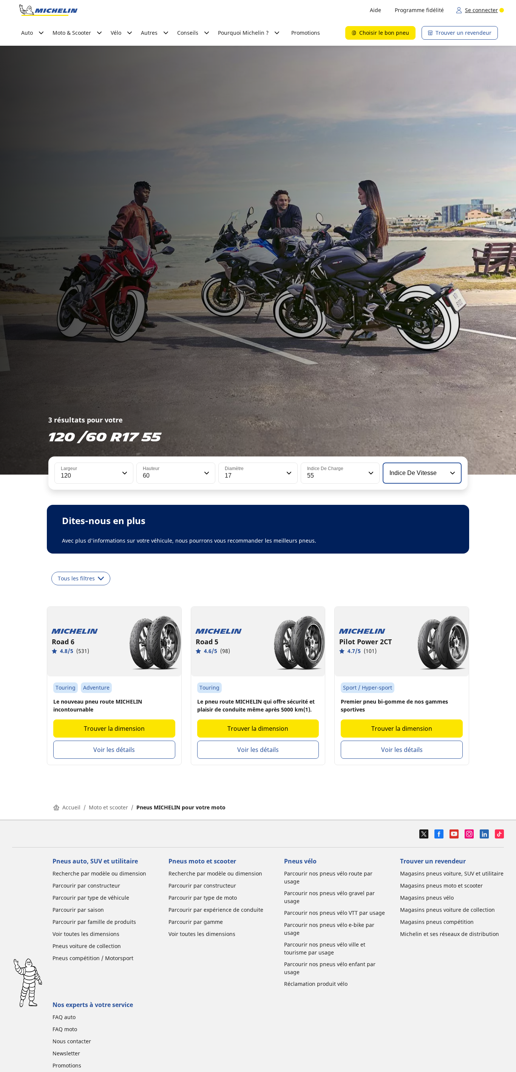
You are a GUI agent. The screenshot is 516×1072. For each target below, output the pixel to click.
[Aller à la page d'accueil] (48, 10)
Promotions (305, 32)
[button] (124, 473)
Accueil (71, 807)
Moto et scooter (108, 807)
